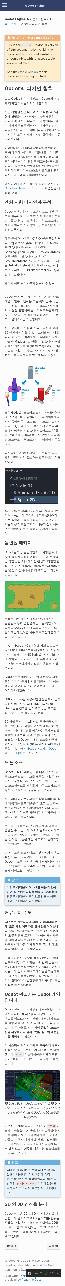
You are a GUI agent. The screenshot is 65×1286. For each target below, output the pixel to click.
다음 (52, 1246)
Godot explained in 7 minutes (25, 188)
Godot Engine (35, 5)
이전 (13, 1246)
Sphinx (23, 1276)
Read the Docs (31, 1279)
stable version (28, 72)
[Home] (6, 23)
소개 (13, 24)
